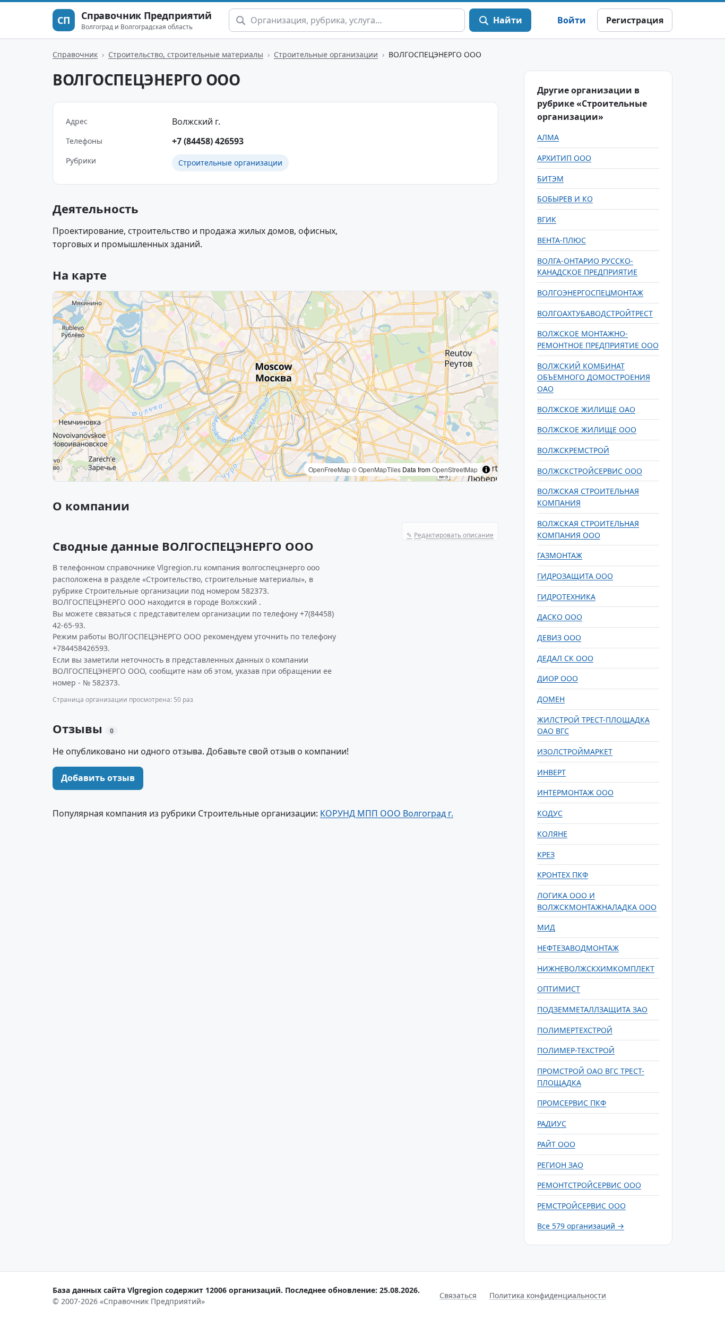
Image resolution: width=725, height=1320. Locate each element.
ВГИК (546, 219)
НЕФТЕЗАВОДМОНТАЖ (578, 948)
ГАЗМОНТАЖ (559, 555)
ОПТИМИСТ (558, 989)
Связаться (458, 1295)
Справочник (75, 54)
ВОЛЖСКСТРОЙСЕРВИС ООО (589, 471)
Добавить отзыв (98, 778)
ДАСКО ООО (559, 617)
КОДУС (550, 813)
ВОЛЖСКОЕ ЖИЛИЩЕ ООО (586, 429)
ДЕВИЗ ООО (559, 637)
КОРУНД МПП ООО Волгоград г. (386, 813)
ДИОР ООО (557, 678)
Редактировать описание (450, 535)
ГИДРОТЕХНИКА (566, 597)
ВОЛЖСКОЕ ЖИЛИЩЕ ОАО (586, 409)
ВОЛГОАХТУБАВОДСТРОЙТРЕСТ (595, 313)
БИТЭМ (550, 178)
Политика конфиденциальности (547, 1295)
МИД (546, 927)
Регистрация (634, 20)
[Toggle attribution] (486, 469)
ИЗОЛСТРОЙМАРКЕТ (574, 751)
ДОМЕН (551, 699)
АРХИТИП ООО (564, 158)
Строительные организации (326, 54)
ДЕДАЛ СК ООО (565, 658)
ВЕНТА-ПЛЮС (561, 240)
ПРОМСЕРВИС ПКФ (571, 1103)
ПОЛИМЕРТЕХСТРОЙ (574, 1030)
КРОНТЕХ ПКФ (562, 875)
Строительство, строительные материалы (185, 54)
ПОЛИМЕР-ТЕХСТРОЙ (576, 1050)
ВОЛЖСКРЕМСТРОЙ (573, 450)
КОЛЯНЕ (552, 834)
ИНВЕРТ (551, 772)
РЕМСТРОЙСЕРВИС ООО (581, 1206)
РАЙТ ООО (556, 1144)
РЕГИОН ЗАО (560, 1165)
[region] (275, 386)
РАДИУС (551, 1123)
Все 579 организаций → (580, 1226)
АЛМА (548, 137)
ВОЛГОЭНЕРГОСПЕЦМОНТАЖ (590, 293)
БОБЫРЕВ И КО (565, 199)
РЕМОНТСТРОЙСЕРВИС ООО (589, 1185)
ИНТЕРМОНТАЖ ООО (575, 792)
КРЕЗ (546, 854)
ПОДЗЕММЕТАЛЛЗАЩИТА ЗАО (592, 1009)
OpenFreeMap (329, 469)
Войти (571, 20)
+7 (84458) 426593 (208, 141)
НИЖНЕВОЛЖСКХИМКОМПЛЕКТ (595, 968)
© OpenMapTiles (376, 469)
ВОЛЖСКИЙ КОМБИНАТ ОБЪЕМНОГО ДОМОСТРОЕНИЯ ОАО (593, 377)
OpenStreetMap (455, 469)
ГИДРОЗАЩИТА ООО (575, 576)
